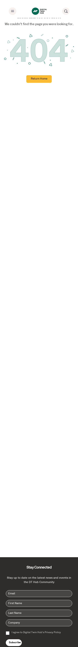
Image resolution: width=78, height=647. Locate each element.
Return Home (39, 79)
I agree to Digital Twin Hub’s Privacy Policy (36, 632)
